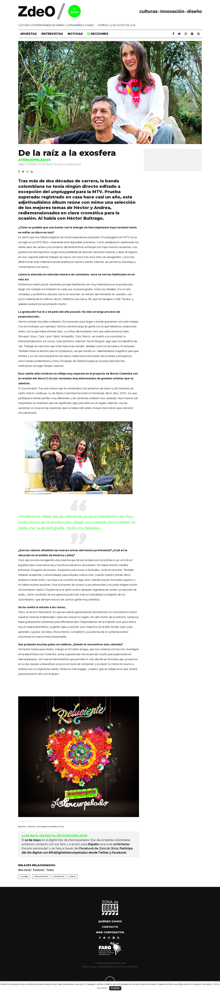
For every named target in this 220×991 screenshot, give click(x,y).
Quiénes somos (110, 921)
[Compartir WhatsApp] (28, 171)
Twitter (50, 870)
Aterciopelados (41, 876)
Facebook (38, 870)
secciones (99, 34)
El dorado (52, 378)
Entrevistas (52, 34)
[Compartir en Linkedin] (32, 171)
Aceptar (115, 988)
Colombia (24, 876)
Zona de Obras (108, 848)
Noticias (75, 34)
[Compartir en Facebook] (20, 171)
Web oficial (24, 870)
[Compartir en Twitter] (24, 171)
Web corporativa (110, 932)
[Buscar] (198, 34)
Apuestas (28, 34)
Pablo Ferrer (27, 164)
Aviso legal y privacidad (97, 967)
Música (73, 876)
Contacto (110, 926)
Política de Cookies (126, 967)
